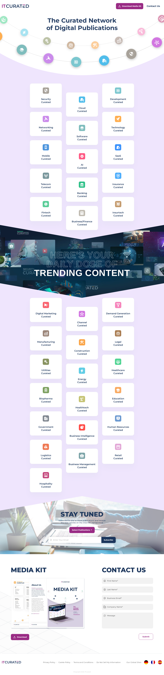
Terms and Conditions (83, 662)
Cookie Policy (64, 662)
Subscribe (108, 540)
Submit (145, 637)
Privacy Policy (49, 662)
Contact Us (153, 6)
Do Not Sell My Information (108, 662)
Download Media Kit (131, 6)
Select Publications (81, 530)
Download (22, 637)
